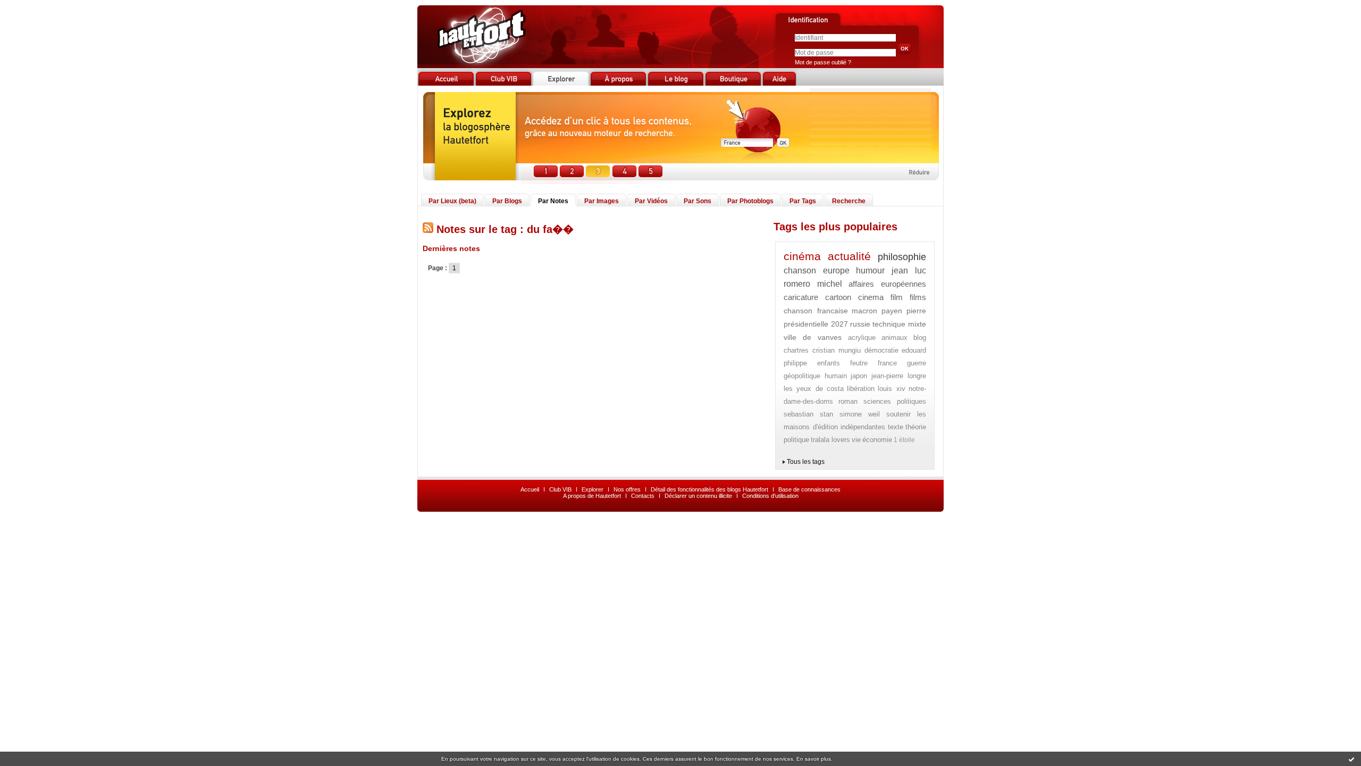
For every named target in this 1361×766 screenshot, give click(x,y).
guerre (916, 363)
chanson (800, 270)
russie (860, 324)
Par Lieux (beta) (452, 201)
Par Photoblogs (750, 201)
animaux (894, 338)
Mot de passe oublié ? (823, 62)
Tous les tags (806, 461)
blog (919, 338)
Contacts (642, 496)
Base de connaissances (809, 489)
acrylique (862, 338)
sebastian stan (808, 414)
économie (877, 440)
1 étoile (904, 440)
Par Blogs (507, 201)
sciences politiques (894, 401)
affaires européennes (887, 283)
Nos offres (627, 489)
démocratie (881, 350)
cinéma (802, 256)
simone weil (859, 414)
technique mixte (899, 324)
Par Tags (802, 201)
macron (864, 310)
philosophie (902, 257)
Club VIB (560, 489)
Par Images (601, 201)
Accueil (529, 489)
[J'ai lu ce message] (1351, 759)
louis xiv (891, 389)
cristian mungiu (836, 350)
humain (836, 376)
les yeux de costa (814, 389)
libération (861, 389)
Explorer (592, 489)
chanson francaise (816, 310)
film (896, 297)
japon (859, 376)
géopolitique (802, 376)
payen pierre (904, 310)
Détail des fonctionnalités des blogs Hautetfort (709, 489)
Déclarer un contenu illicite (698, 496)
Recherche (849, 201)
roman (848, 401)
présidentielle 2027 (816, 324)
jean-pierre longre (899, 376)
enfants (828, 363)
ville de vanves (813, 337)
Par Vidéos (651, 201)
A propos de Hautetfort (592, 496)
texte (895, 427)
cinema (871, 297)
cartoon (838, 297)
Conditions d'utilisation (770, 496)
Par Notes (553, 201)
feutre (859, 363)
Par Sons (697, 201)
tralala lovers (830, 440)
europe (836, 270)
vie (856, 440)
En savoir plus (813, 759)
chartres (796, 350)
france (887, 363)
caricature (801, 297)
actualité (849, 256)
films (918, 297)
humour (870, 270)
